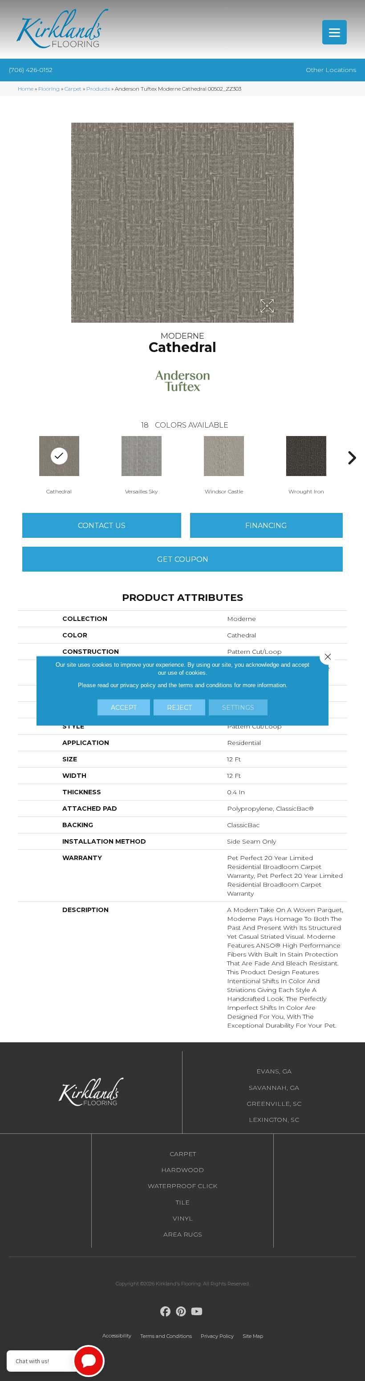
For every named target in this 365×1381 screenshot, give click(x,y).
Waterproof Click (182, 1186)
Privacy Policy (217, 1336)
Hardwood (182, 1170)
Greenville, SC (274, 1104)
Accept (124, 707)
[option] (141, 464)
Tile (183, 1202)
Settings (238, 707)
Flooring (49, 88)
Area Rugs (182, 1234)
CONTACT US (102, 525)
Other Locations (331, 70)
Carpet (73, 88)
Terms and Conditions (166, 1336)
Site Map (253, 1336)
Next (351, 458)
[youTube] (197, 1311)
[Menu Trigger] (334, 32)
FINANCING (266, 525)
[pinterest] (181, 1311)
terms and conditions (205, 684)
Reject (179, 707)
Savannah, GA (274, 1088)
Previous (13, 458)
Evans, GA (274, 1071)
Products (98, 88)
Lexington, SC (274, 1120)
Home (25, 88)
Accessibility (116, 1336)
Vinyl (183, 1218)
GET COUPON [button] (182, 559)
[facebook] (165, 1311)
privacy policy (138, 684)
